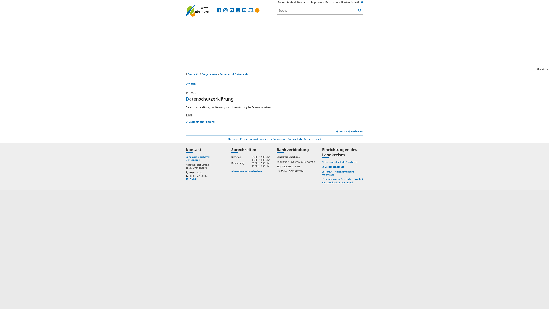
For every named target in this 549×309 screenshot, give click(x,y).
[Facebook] (219, 10)
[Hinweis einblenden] (257, 10)
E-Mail (191, 179)
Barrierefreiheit (350, 2)
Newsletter (303, 2)
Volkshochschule (334, 166)
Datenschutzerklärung (202, 121)
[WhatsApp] (238, 10)
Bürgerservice (209, 74)
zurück (343, 131)
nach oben (357, 131)
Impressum (317, 2)
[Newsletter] (244, 10)
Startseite (233, 139)
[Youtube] (232, 10)
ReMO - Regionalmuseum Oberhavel (338, 173)
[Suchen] (359, 10)
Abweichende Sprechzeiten (246, 171)
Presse (281, 2)
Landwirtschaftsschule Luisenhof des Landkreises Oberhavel (342, 181)
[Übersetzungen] (361, 2)
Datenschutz (332, 2)
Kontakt (291, 2)
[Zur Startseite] (201, 10)
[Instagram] (225, 10)
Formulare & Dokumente (234, 74)
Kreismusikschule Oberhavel (341, 162)
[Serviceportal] (250, 10)
